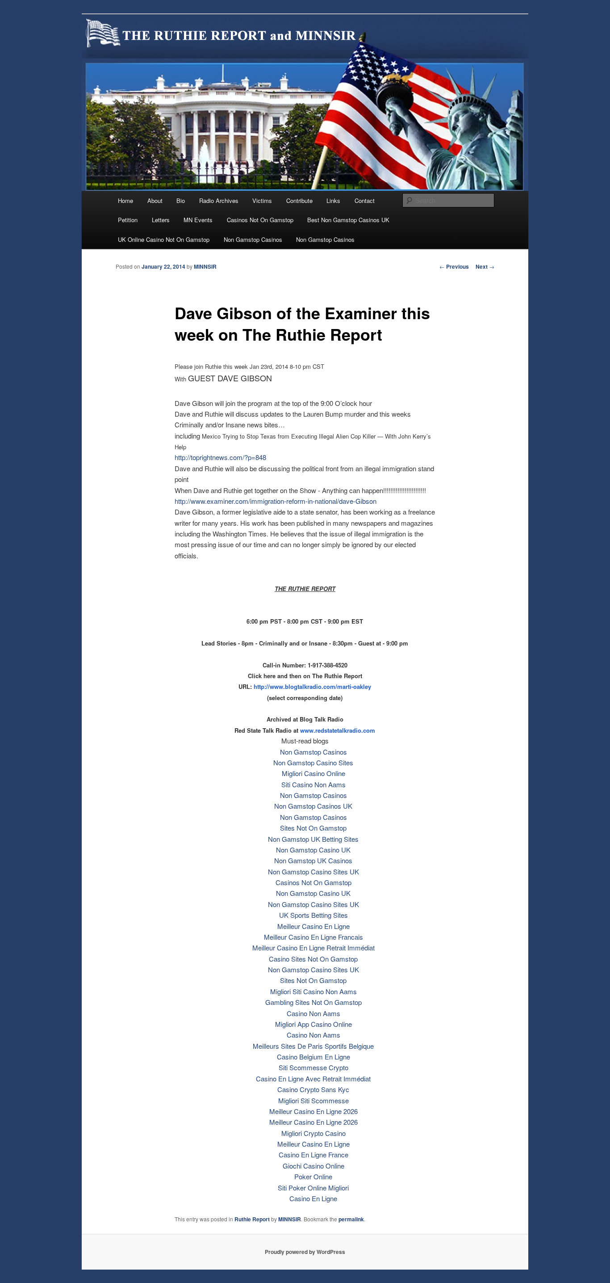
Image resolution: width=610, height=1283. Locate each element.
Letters (161, 219)
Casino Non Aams (313, 1013)
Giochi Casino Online (313, 1165)
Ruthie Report (252, 1219)
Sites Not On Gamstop (313, 827)
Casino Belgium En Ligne (313, 1056)
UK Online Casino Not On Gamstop (163, 239)
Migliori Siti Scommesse (313, 1100)
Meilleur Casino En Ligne (313, 926)
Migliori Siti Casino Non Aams (313, 991)
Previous (454, 266)
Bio (180, 200)
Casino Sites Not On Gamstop (313, 958)
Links (333, 200)
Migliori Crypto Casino (313, 1133)
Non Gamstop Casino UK (313, 849)
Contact (365, 200)
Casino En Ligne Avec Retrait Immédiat (313, 1078)
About (155, 200)
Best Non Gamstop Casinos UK (348, 219)
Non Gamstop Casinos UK (313, 805)
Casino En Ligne (313, 1198)
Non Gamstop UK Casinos (313, 860)
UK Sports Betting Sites (313, 915)
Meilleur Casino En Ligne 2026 (313, 1111)
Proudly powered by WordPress (305, 1252)
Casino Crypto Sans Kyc (313, 1089)
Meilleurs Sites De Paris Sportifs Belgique (313, 1046)
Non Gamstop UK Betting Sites (313, 839)
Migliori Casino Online (313, 773)
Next (485, 266)
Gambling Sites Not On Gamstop (313, 1002)
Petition (128, 219)
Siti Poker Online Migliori (313, 1187)
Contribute (299, 200)
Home (125, 200)
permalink (351, 1219)
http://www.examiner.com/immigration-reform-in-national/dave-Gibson (275, 501)
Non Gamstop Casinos (253, 239)
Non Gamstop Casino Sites (313, 762)
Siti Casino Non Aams (313, 784)
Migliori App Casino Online (313, 1024)
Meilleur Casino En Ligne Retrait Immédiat (313, 947)
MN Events (198, 219)
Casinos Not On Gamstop (260, 219)
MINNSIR (205, 266)
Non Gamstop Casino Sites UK (313, 871)
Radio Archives (218, 200)
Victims (262, 200)
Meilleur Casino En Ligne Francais (313, 936)
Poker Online (313, 1176)
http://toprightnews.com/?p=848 (220, 457)
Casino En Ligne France (313, 1154)
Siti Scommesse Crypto (313, 1067)
